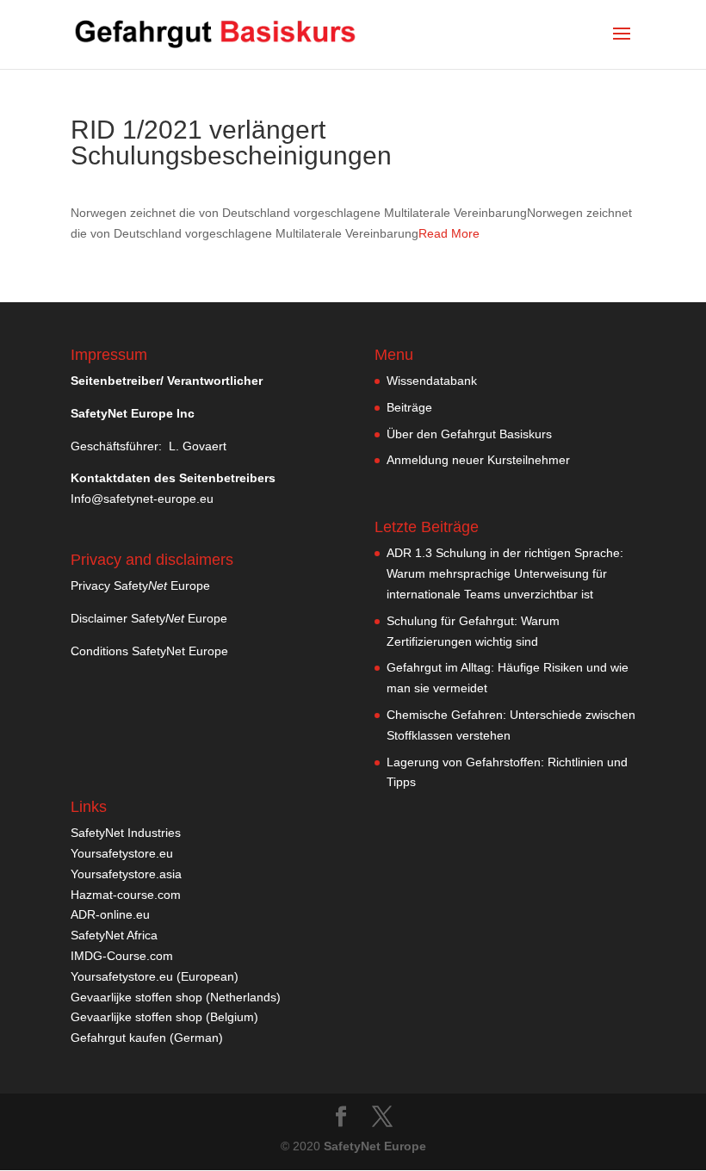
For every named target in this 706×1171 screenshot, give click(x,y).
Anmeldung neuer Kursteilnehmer (478, 460)
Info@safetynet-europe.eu (142, 498)
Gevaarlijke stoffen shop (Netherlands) (176, 997)
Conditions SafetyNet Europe (149, 651)
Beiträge (409, 407)
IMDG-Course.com (122, 956)
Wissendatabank (432, 380)
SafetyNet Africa (114, 935)
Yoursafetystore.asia (126, 874)
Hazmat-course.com (126, 894)
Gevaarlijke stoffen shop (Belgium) (164, 1017)
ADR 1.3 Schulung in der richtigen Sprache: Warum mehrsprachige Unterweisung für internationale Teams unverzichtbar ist (505, 573)
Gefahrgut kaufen (118, 1037)
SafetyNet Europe (375, 1146)
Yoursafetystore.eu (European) (154, 976)
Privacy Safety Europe (140, 585)
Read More (449, 233)
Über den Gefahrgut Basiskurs (469, 434)
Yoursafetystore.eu (122, 853)
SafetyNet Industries (126, 833)
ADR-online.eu (110, 914)
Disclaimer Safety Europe (149, 618)
